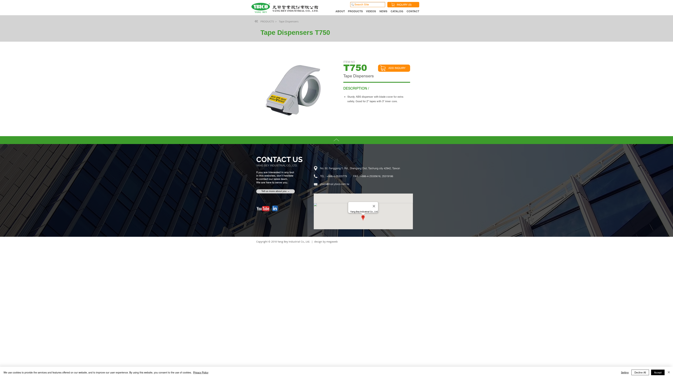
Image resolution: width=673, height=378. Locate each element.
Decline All (640, 372)
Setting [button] (625, 372)
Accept (658, 372)
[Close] (669, 372)
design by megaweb (326, 241)
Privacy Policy (200, 372)
